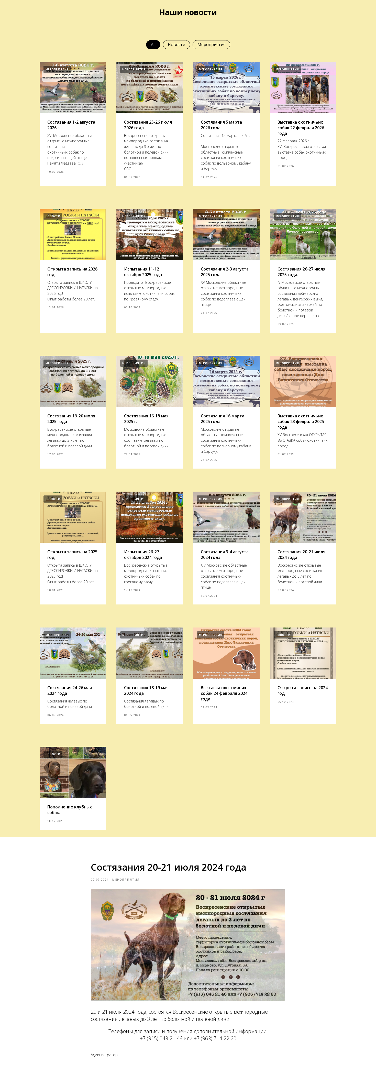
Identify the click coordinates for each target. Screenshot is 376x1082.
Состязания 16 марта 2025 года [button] (222, 418)
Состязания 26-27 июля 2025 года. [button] (301, 271)
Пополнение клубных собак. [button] (69, 809)
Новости (176, 44)
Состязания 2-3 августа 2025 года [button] (225, 271)
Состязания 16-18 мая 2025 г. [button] (146, 418)
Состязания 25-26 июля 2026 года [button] (148, 125)
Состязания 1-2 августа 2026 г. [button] (71, 125)
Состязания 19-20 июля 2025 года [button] (71, 418)
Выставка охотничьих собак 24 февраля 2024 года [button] (224, 693)
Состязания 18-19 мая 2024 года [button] (146, 690)
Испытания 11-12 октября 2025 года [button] (143, 271)
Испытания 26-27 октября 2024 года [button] (143, 554)
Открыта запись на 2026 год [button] (72, 271)
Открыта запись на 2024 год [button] (303, 690)
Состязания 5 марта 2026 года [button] (221, 125)
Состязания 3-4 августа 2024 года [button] (225, 554)
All (153, 44)
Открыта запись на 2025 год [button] (72, 554)
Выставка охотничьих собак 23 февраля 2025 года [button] (301, 421)
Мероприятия (211, 44)
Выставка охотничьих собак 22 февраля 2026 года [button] (301, 127)
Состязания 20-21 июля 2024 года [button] (301, 554)
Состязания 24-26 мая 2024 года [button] (69, 690)
